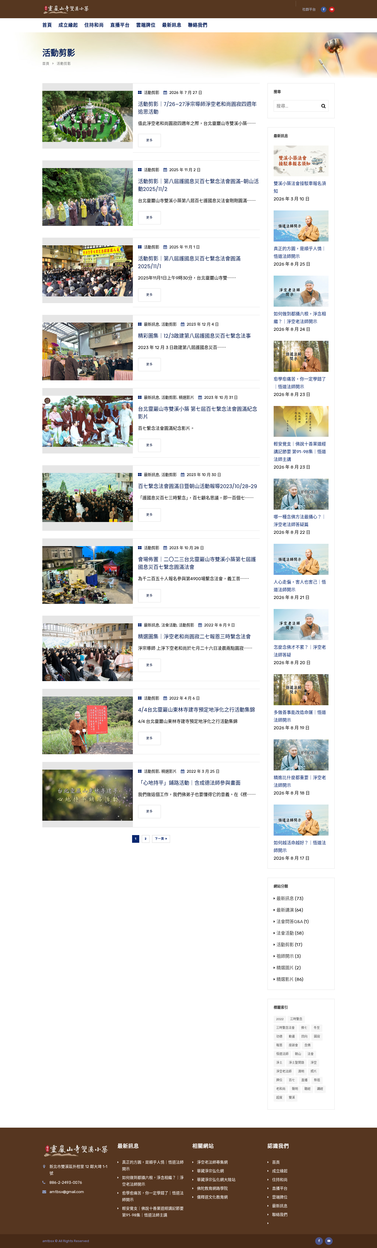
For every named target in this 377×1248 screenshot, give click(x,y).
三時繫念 (296, 1019)
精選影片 (186, 397)
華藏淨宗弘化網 (210, 1171)
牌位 (279, 1080)
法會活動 (169, 625)
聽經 (307, 1089)
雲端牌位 (146, 25)
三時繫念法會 (285, 1028)
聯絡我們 (197, 25)
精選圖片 (285, 967)
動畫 (292, 1036)
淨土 (279, 1063)
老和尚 (280, 1089)
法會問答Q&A (289, 921)
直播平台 (120, 25)
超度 (279, 1097)
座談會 (293, 1045)
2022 (280, 1019)
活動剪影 (151, 92)
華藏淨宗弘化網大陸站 (216, 1179)
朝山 (298, 1054)
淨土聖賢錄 (296, 1063)
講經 (320, 1089)
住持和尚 (94, 25)
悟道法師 (282, 1054)
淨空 (314, 1063)
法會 (310, 1054)
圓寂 (317, 1036)
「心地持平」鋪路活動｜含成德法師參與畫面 (189, 783)
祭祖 (317, 1080)
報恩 (279, 1045)
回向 (304, 1036)
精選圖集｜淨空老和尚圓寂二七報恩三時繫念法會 (194, 636)
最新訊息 (172, 25)
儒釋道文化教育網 (212, 1197)
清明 (301, 1071)
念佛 (307, 1045)
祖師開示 (285, 956)
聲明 (295, 1089)
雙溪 (292, 1097)
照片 (314, 1071)
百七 (292, 1080)
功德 (279, 1036)
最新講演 (285, 910)
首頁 (47, 25)
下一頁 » (161, 838)
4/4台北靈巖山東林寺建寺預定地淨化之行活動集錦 (196, 709)
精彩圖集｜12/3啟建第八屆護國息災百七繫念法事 (194, 336)
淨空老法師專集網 (212, 1162)
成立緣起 (68, 25)
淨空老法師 (284, 1071)
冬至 (317, 1028)
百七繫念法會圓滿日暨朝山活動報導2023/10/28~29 (197, 486)
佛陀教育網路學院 (212, 1188)
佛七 (304, 1028)
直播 (304, 1080)
